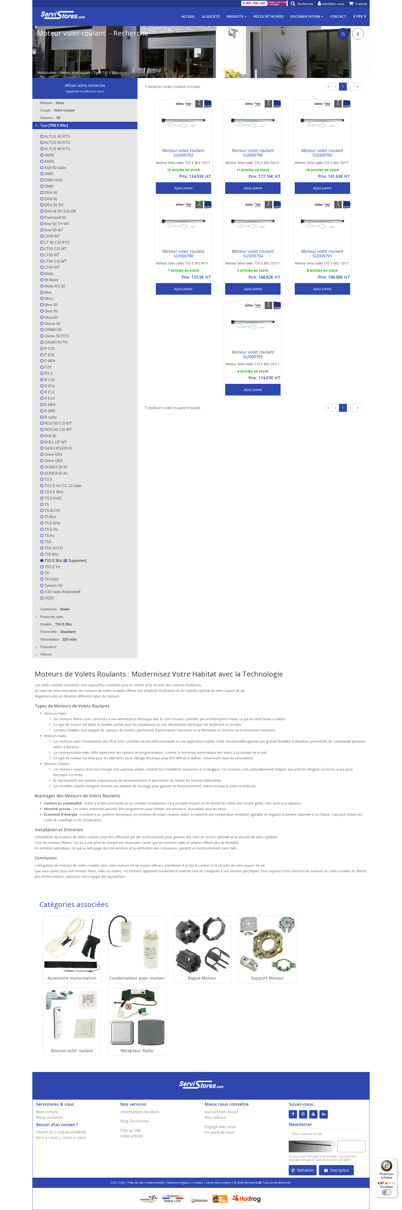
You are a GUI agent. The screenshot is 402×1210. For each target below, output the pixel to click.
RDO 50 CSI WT (58, 423)
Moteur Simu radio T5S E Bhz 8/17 (182, 263)
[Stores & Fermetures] (198, 1198)
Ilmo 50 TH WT (56, 224)
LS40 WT (52, 236)
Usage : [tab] (57, 110)
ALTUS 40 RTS (57, 137)
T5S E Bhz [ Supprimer (64, 561)
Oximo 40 (52, 324)
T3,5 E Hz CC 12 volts (62, 486)
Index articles (131, 1136)
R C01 (49, 380)
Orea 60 (51, 317)
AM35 (49, 155)
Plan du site (130, 1130)
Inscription (339, 1170)
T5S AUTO (53, 548)
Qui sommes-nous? (221, 1111)
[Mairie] (172, 1198)
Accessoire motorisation (71, 978)
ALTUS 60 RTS (57, 149)
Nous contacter (49, 1117)
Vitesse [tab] (46, 654)
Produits (235, 16)
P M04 (49, 361)
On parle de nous (219, 1132)
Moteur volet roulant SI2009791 (322, 253)
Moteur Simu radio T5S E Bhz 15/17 (183, 162)
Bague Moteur (202, 978)
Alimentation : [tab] (58, 639)
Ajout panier (183, 188)
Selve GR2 (53, 461)
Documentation (305, 16)
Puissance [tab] (48, 647)
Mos (47, 292)
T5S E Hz (52, 567)
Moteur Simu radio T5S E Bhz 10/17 (322, 263)
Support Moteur (267, 978)
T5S (47, 542)
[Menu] (394, 1160)
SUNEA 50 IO (55, 467)
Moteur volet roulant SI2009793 (322, 153)
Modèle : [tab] (56, 624)
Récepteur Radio (137, 1050)
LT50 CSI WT (55, 249)
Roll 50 (50, 436)
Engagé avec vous (220, 1126)
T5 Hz (49, 536)
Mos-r (49, 299)
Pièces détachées (268, 16)
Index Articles (155, 1183)
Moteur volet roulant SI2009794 (253, 253)
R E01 (49, 386)
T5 (46, 505)
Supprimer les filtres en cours (85, 91)
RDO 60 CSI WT (58, 430)
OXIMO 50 (53, 330)
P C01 (49, 349)
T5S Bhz (51, 554)
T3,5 (48, 479)
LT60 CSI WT (55, 261)
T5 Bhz (50, 517)
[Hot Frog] (247, 1198)
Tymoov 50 (53, 586)
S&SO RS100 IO (58, 448)
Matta (49, 274)
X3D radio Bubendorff (62, 592)
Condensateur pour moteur (137, 978)
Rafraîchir (305, 1170)
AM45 (49, 161)
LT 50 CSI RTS (57, 242)
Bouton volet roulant (72, 1050)
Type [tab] (54, 125)
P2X (48, 367)
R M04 (49, 405)
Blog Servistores (134, 1121)
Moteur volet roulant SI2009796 (253, 153)
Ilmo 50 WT (53, 230)
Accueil (188, 16)
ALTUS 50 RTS (57, 143)
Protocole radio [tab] (51, 617)
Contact (338, 16)
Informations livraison (139, 1111)
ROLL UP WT (55, 442)
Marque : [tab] (52, 103)
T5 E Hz (51, 529)
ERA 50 (50, 199)
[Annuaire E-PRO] (220, 1198)
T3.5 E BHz (54, 492)
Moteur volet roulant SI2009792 (183, 153)
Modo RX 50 (54, 286)
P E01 (49, 355)
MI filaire (51, 280)
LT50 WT (52, 255)
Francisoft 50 (55, 218)
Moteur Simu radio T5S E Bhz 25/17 (252, 263)
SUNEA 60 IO (55, 473)
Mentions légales (178, 1183)
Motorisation (47, 72)
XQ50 (49, 598)
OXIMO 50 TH (56, 342)
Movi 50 (50, 305)
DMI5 (48, 174)
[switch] (386, 1192)
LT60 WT (52, 267)
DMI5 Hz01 (53, 180)
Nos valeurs (214, 1117)
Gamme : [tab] (50, 118)
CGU (122, 1183)
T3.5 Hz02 (53, 498)
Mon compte (47, 1111)
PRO (359, 16)
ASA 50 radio (55, 168)
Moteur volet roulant (75, 72)
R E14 (49, 398)
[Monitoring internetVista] (148, 1198)
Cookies (197, 1183)
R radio (50, 417)
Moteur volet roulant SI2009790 (183, 253)
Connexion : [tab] (55, 609)
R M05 (49, 411)
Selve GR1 (53, 454)
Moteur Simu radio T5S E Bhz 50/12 (252, 162)
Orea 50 (51, 311)
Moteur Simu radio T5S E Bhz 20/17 (322, 162)
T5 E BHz (52, 523)
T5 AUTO (52, 511)
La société (211, 16)
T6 (46, 573)
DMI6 (48, 186)
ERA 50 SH (54, 205)
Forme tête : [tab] (57, 632)
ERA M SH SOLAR (60, 211)
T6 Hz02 (51, 579)
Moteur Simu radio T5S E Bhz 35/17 (252, 364)
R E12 (49, 392)
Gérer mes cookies (218, 1183)
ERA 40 (50, 193)
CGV (113, 1183)
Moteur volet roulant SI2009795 (253, 354)
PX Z (48, 373)
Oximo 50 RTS (56, 336)
